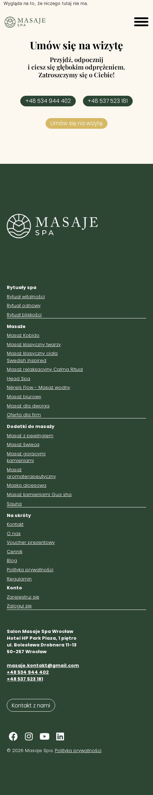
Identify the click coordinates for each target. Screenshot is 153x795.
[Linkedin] (60, 736)
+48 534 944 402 (28, 672)
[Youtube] (44, 736)
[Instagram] (28, 736)
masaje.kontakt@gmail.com (43, 665)
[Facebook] (13, 736)
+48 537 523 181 (25, 679)
